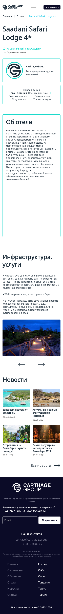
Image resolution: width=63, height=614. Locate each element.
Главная (12, 564)
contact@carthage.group (32, 539)
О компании (15, 14)
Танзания (44, 582)
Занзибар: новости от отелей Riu (15, 411)
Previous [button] (21, 365)
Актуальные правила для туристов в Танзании (45, 412)
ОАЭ (41, 570)
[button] (33, 7)
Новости (13, 588)
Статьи (12, 595)
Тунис (42, 588)
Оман (42, 576)
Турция (43, 595)
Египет (42, 564)
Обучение (14, 576)
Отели (11, 582)
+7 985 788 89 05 (31, 544)
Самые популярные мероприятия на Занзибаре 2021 (44, 448)
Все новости (41, 465)
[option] (31, 338)
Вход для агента (52, 7)
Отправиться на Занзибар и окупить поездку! (14, 448)
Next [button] (41, 365)
